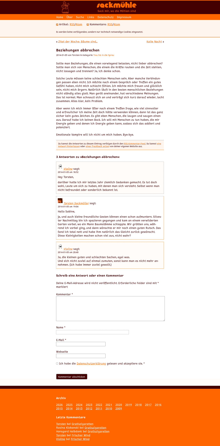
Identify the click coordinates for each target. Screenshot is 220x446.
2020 (118, 405)
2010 (109, 408)
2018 (138, 405)
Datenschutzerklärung (91, 363)
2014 (69, 408)
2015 (59, 408)
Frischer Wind (81, 435)
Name (60, 327)
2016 (158, 405)
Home (59, 17)
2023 (89, 405)
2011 (99, 408)
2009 (118, 408)
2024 (79, 405)
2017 (148, 405)
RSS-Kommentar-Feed (134, 143)
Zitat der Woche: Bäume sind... (77, 41)
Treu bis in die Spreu (103, 55)
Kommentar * (64, 294)
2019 (128, 405)
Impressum (124, 17)
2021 (109, 405)
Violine (67, 169)
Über (69, 17)
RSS (72, 24)
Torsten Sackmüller (76, 203)
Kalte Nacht (154, 41)
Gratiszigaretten (82, 424)
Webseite (62, 352)
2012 (89, 408)
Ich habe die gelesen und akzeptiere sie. (102, 363)
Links (90, 17)
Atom (79, 24)
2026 (59, 405)
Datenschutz (105, 17)
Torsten (61, 424)
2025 (69, 405)
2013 (79, 408)
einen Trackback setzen (97, 146)
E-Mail (61, 340)
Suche (80, 17)
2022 (99, 405)
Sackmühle (117, 6)
